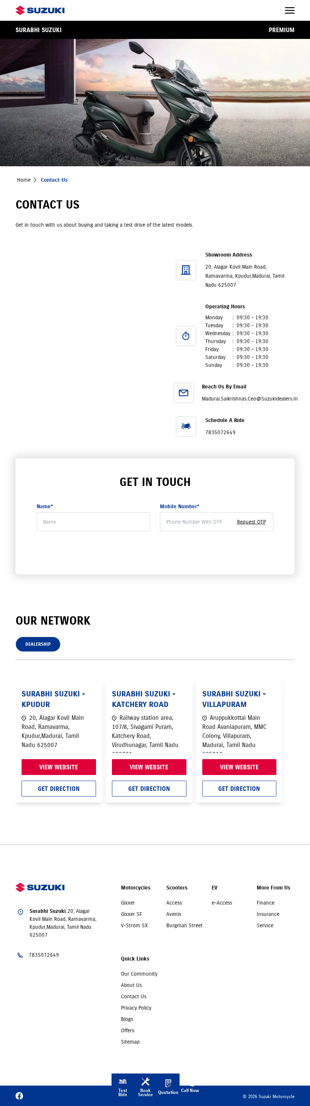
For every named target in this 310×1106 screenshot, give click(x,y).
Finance (265, 902)
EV (214, 888)
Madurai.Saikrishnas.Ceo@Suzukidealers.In (250, 398)
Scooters (177, 888)
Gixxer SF (131, 914)
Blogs (127, 1019)
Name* (45, 506)
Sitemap (130, 1041)
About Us (131, 985)
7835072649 (220, 432)
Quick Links (135, 959)
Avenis (173, 914)
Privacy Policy (136, 1007)
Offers (127, 1030)
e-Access (222, 902)
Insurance (268, 914)
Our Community (139, 973)
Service (265, 925)
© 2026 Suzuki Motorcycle (268, 1096)
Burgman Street (184, 925)
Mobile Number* (180, 506)
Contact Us (133, 996)
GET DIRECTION (59, 788)
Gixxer (128, 902)
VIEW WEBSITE (58, 767)
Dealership (38, 644)
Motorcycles (135, 888)
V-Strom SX (134, 925)
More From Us (273, 888)
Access (174, 902)
